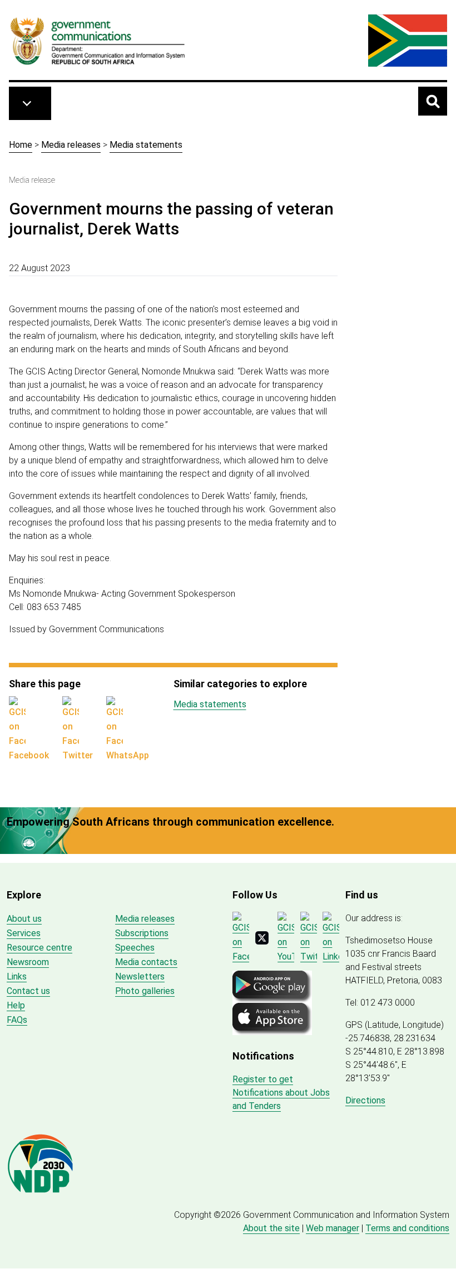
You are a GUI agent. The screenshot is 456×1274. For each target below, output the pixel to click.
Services (24, 933)
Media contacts (146, 962)
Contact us (28, 991)
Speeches (135, 947)
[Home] (98, 40)
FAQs (17, 1020)
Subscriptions (141, 933)
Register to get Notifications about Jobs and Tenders (281, 1092)
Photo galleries (145, 991)
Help (16, 1005)
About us (24, 918)
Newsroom (28, 962)
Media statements (146, 144)
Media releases (71, 144)
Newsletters (140, 976)
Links (17, 976)
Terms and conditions (407, 1228)
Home (20, 144)
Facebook (29, 755)
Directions (365, 1100)
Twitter (77, 755)
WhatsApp (127, 755)
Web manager (332, 1228)
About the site (271, 1228)
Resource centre (39, 947)
